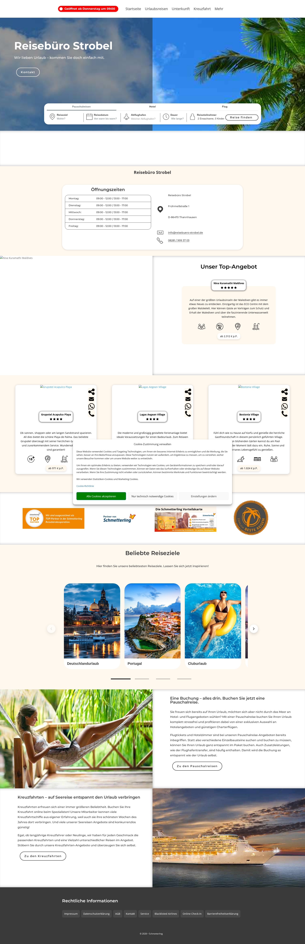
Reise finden (241, 117)
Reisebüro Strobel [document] (63, 45)
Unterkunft (181, 9)
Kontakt (28, 72)
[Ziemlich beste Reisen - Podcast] (251, 518)
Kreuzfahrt (202, 9)
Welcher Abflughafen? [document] (143, 118)
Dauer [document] (174, 114)
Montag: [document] (74, 198)
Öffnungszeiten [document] (108, 189)
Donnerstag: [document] (77, 219)
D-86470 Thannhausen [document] (182, 217)
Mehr (219, 9)
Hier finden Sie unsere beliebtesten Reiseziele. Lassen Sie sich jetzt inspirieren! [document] (152, 566)
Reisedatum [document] (101, 114)
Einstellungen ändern (204, 496)
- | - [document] (112, 198)
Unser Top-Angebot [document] (229, 266)
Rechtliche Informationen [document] (90, 901)
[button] (89, 8)
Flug (225, 106)
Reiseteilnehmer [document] (206, 114)
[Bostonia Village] (249, 387)
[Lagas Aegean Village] (152, 387)
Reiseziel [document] (62, 114)
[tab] (121, 678)
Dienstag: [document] (75, 205)
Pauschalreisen (81, 106)
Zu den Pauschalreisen (197, 766)
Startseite (133, 9)
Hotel (152, 106)
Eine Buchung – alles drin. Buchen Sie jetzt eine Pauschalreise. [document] (217, 700)
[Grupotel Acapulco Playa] (56, 387)
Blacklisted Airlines (166, 913)
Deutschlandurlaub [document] (83, 664)
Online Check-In (192, 913)
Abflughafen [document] (138, 114)
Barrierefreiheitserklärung (222, 913)
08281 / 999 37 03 (178, 240)
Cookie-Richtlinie (85, 486)
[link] (92, 626)
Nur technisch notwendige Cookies (152, 496)
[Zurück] (51, 629)
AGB (117, 913)
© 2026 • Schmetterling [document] (151, 933)
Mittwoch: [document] (75, 212)
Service (144, 913)
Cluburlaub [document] (197, 664)
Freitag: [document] (73, 226)
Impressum (71, 913)
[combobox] (65, 119)
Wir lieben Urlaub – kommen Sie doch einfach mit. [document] (59, 57)
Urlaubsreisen (156, 9)
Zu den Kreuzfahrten (43, 856)
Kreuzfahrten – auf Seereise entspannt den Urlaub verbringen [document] (79, 797)
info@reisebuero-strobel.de (185, 232)
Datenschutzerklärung (96, 913)
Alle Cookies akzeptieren (101, 496)
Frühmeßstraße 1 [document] (178, 206)
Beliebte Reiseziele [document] (152, 553)
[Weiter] (254, 629)
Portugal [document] (135, 664)
